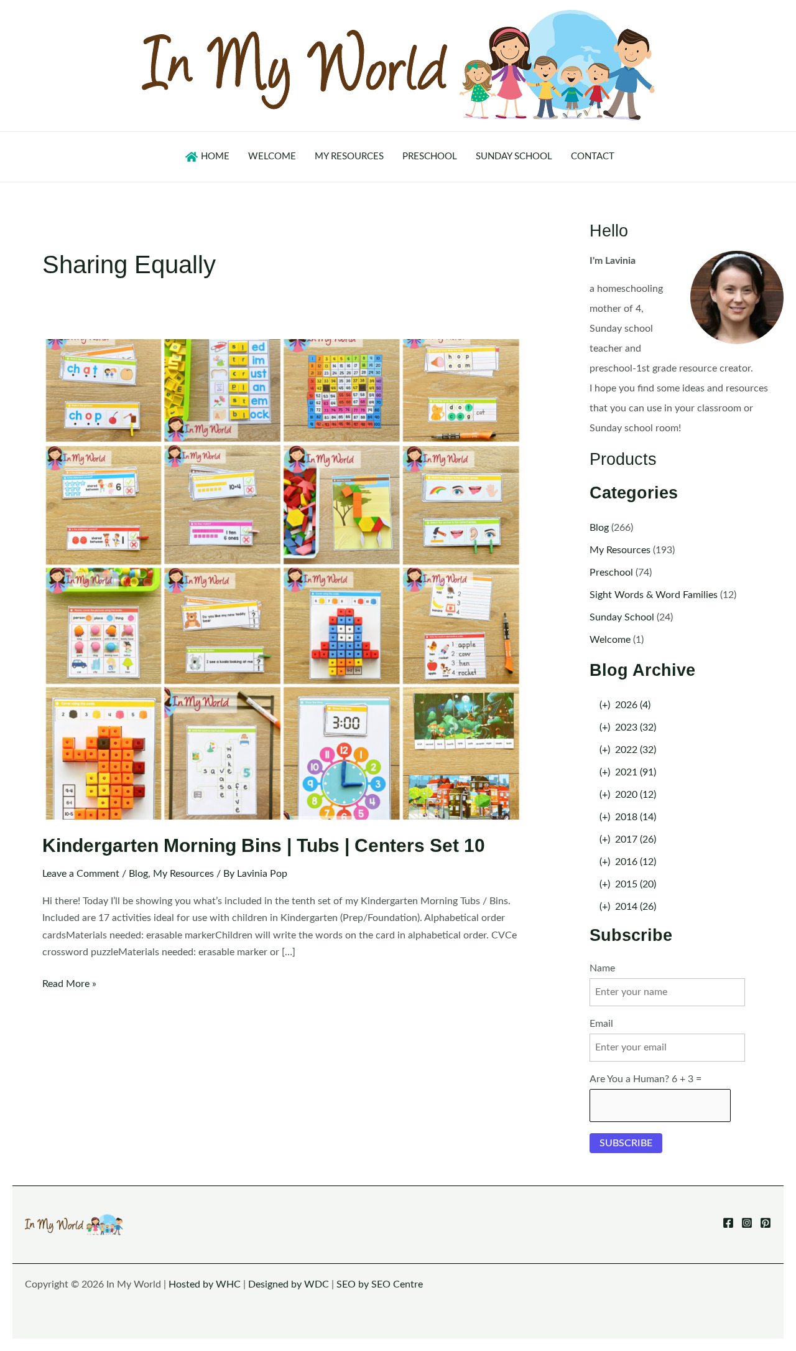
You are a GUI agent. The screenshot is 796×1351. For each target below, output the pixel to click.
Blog (138, 874)
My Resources (183, 874)
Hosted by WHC (205, 1284)
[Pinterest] (765, 1222)
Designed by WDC (288, 1284)
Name (602, 968)
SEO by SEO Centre (379, 1284)
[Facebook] (728, 1222)
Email (601, 1024)
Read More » (69, 985)
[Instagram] (746, 1222)
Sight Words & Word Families (654, 595)
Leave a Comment (80, 874)
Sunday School (622, 617)
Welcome (610, 640)
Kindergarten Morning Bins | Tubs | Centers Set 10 (263, 845)
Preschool (611, 572)
